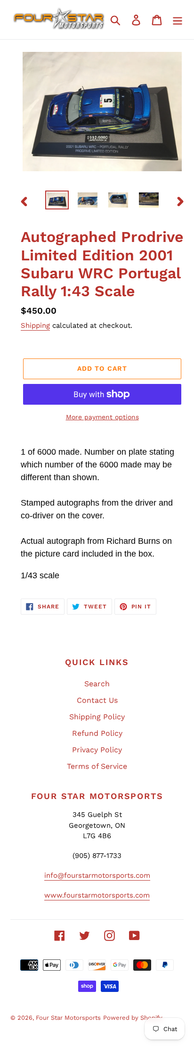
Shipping (35, 325)
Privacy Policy (97, 749)
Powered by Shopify (132, 1017)
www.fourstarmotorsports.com (97, 895)
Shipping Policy (97, 716)
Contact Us (97, 700)
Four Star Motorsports (68, 1017)
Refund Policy (97, 733)
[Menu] (177, 19)
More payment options (102, 417)
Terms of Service (97, 766)
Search (97, 683)
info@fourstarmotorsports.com (97, 875)
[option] (57, 201)
